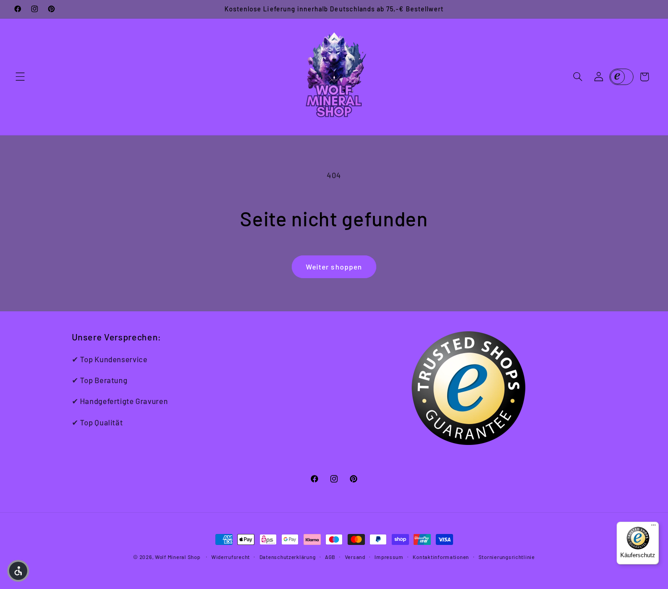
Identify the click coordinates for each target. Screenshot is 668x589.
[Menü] (653, 527)
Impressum (389, 557)
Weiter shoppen (334, 266)
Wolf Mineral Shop (177, 557)
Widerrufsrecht (230, 557)
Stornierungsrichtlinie (507, 557)
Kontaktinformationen (441, 557)
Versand (355, 557)
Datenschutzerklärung (287, 557)
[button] (20, 76)
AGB (330, 557)
